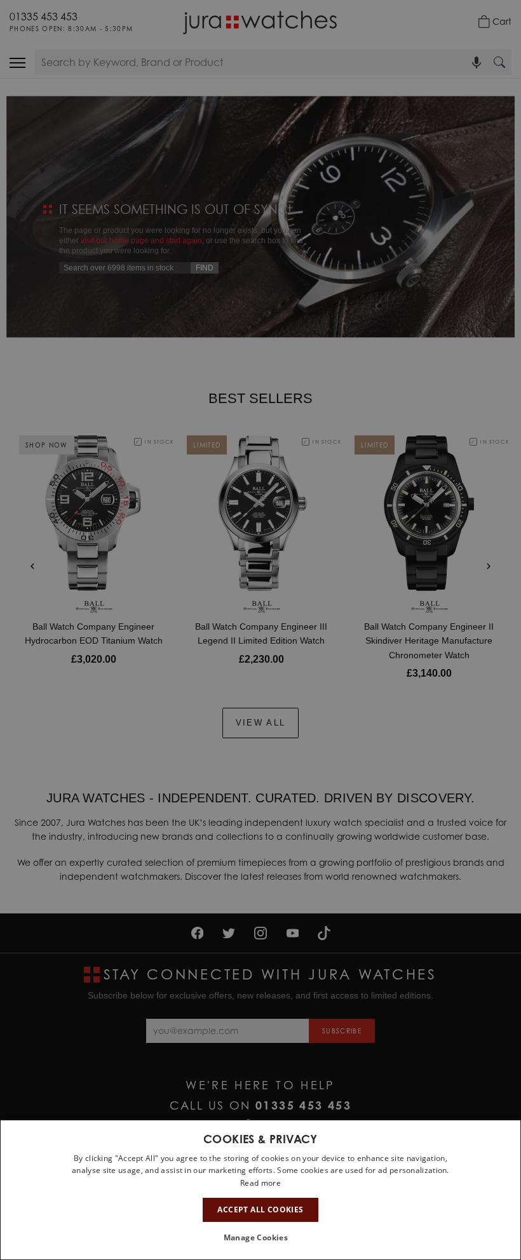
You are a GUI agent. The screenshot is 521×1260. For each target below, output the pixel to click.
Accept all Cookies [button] (260, 1209)
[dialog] (260, 1190)
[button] (260, 1237)
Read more (260, 1182)
